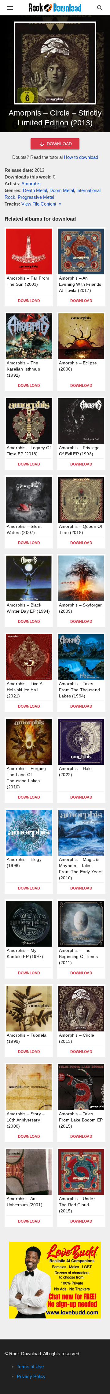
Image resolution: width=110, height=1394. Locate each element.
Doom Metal (62, 190)
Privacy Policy (31, 1376)
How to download (81, 157)
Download (29, 301)
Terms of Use (30, 1366)
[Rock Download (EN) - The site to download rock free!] (55, 7)
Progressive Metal (36, 197)
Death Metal (35, 190)
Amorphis (31, 183)
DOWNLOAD (59, 143)
